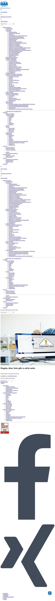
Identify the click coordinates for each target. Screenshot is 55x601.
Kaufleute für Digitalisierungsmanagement (17, 43)
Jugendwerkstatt (12, 107)
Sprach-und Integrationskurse (12, 93)
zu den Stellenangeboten (12, 376)
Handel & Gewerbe (13, 65)
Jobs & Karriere (6, 154)
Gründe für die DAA (10, 148)
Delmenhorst (11, 135)
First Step (11, 79)
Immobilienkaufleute (13, 39)
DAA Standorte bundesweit (12, 153)
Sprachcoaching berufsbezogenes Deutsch (17, 88)
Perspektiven (11, 86)
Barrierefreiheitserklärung (8, 596)
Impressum (5, 593)
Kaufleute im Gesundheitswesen (15, 46)
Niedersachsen (9, 133)
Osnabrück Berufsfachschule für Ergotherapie (18, 141)
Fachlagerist (11, 34)
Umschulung (8, 29)
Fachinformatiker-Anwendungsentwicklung (18, 35)
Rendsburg (11, 124)
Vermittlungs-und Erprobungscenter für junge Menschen (20, 109)
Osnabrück (11, 140)
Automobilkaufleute (13, 32)
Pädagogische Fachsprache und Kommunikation (19, 69)
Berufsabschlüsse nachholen (12, 57)
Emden (10, 137)
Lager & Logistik (12, 64)
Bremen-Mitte (11, 129)
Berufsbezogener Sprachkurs (15, 99)
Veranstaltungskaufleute (14, 55)
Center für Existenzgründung (15, 87)
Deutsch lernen (9, 391)
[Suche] (1, 25)
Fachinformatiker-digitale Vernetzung (16, 38)
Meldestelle (5, 595)
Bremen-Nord (11, 128)
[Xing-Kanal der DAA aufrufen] (27, 591)
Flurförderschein (12, 71)
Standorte (5, 112)
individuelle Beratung (10, 386)
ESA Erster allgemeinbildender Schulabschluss (18, 106)
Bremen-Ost (11, 130)
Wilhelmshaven (12, 145)
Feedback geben (9, 161)
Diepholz (10, 136)
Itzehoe (10, 119)
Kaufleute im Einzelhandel (14, 45)
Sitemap (5, 599)
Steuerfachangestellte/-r (13, 53)
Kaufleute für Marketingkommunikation (17, 49)
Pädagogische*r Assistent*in (12, 390)
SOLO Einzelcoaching (13, 82)
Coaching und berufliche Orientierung (14, 74)
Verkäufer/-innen (12, 56)
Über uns (5, 146)
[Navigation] (2, 25)
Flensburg (11, 117)
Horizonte (11, 77)
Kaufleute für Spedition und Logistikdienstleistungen (20, 50)
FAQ (7, 163)
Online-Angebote (9, 92)
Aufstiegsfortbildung (10, 73)
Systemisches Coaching (14, 76)
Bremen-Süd (11, 131)
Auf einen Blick (9, 28)
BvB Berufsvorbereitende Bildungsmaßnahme (18, 105)
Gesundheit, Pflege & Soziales (15, 67)
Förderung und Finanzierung (12, 388)
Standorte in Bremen (7, 403)
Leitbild (7, 152)
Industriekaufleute (12, 40)
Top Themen (6, 385)
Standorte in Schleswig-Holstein (10, 392)
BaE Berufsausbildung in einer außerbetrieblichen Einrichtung (22, 104)
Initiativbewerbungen (10, 155)
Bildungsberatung (9, 160)
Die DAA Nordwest (10, 147)
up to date (11, 81)
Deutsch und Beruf (13, 98)
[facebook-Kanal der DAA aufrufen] (27, 519)
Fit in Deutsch (12, 95)
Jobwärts (10, 83)
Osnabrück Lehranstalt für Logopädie (16, 142)
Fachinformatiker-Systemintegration (16, 37)
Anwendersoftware (13, 61)
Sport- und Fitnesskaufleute (14, 52)
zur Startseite (3, 376)
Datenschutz (5, 594)
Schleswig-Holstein (10, 113)
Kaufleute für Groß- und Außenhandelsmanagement (20, 47)
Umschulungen (9, 389)
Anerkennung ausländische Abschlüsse (17, 91)
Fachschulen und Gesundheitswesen (13, 111)
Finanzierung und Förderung (12, 159)
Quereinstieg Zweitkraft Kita (15, 70)
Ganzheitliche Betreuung (14, 80)
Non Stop (11, 97)
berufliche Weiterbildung (11, 58)
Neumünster (11, 123)
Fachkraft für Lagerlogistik (14, 33)
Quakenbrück (11, 143)
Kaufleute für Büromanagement (15, 41)
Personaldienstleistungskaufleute (15, 51)
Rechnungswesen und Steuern (15, 63)
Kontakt (5, 164)
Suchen (2, 383)
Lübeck (10, 122)
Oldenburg (11, 139)
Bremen (7, 125)
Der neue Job (11, 85)
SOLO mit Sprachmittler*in (14, 89)
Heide (10, 118)
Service (4, 158)
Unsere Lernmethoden (10, 149)
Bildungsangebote (7, 27)
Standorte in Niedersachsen (9, 409)
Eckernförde (11, 116)
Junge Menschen (9, 101)
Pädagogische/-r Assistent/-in (15, 68)
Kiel (9, 121)
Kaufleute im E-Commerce (14, 44)
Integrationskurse (12, 100)
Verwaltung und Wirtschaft (14, 62)
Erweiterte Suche (4, 381)
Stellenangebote (9, 157)
